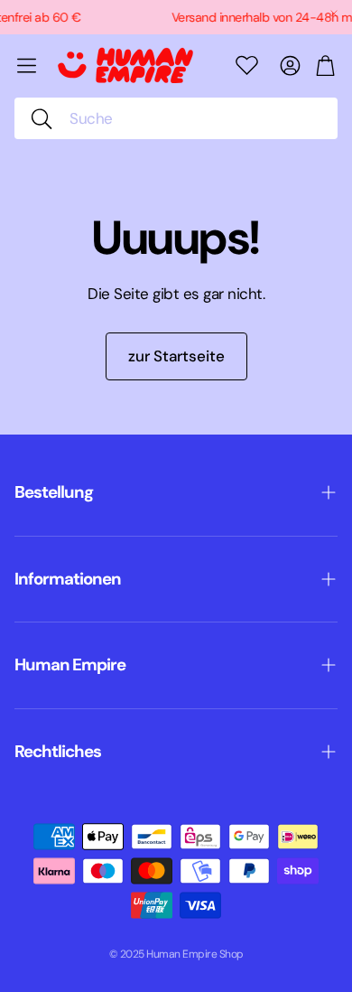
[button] (176, 118)
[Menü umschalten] (26, 65)
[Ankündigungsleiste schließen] (333, 13)
